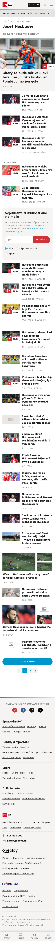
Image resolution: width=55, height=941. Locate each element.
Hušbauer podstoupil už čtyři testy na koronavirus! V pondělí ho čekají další (37, 337)
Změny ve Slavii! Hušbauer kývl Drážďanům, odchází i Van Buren (36, 439)
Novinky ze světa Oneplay (15, 868)
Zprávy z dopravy (24, 793)
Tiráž (4, 827)
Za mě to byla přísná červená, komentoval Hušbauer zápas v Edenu (35, 101)
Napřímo (24, 747)
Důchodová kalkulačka (33, 798)
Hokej (30, 773)
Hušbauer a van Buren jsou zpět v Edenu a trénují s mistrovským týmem (36, 289)
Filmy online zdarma (12, 863)
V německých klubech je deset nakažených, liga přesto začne (37, 380)
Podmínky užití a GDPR (13, 896)
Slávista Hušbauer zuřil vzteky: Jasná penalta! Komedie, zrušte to (25, 576)
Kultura (26, 731)
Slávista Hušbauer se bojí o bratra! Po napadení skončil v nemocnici (26, 629)
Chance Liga (18, 773)
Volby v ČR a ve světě (13, 726)
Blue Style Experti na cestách (17, 752)
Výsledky (40, 14)
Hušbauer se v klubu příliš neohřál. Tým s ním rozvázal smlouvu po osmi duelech (37, 171)
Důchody (31, 726)
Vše (30, 14)
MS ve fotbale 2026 (14, 14)
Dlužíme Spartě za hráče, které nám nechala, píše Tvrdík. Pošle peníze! (35, 478)
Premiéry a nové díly (36, 858)
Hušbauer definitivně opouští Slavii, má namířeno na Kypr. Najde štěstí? (35, 269)
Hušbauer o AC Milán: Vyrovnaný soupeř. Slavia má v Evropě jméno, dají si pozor (35, 122)
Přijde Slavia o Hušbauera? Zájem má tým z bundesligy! (36, 458)
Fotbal (5, 773)
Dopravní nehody (11, 798)
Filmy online (18, 858)
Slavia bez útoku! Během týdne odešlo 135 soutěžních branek (36, 419)
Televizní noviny (10, 747)
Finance (6, 731)
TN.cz (4, 21)
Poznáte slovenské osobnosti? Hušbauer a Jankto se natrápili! (36, 645)
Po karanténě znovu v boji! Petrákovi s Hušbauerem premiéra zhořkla (36, 311)
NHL (25, 778)
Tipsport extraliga (11, 778)
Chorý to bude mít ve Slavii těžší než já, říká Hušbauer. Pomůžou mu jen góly (25, 77)
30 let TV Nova (10, 906)
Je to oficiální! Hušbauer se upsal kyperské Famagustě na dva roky (37, 193)
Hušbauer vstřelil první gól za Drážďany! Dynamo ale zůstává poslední (36, 400)
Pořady (5, 858)
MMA (32, 778)
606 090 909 (14, 835)
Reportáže (28, 757)
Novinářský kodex (32, 827)
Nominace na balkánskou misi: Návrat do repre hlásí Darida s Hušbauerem (37, 499)
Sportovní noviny (43, 752)
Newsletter (15, 827)
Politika (42, 726)
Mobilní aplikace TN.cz (13, 822)
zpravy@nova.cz (17, 841)
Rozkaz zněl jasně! (11, 757)
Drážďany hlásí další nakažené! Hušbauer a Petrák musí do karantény (36, 361)
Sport (11, 21)
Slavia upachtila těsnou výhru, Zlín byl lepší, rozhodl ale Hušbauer (37, 518)
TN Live (35, 5)
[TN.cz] (7, 4)
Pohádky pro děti (33, 863)
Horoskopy (7, 793)
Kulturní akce (9, 804)
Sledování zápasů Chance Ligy (18, 873)
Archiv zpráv (43, 822)
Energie (17, 731)
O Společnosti (21, 890)
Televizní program (11, 901)
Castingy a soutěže (33, 901)
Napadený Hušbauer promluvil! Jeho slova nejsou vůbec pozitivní (36, 592)
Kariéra (31, 896)
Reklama (6, 890)
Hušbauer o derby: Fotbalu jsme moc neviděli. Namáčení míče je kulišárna (37, 143)
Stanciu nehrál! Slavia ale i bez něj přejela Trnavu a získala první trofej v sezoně (36, 538)
